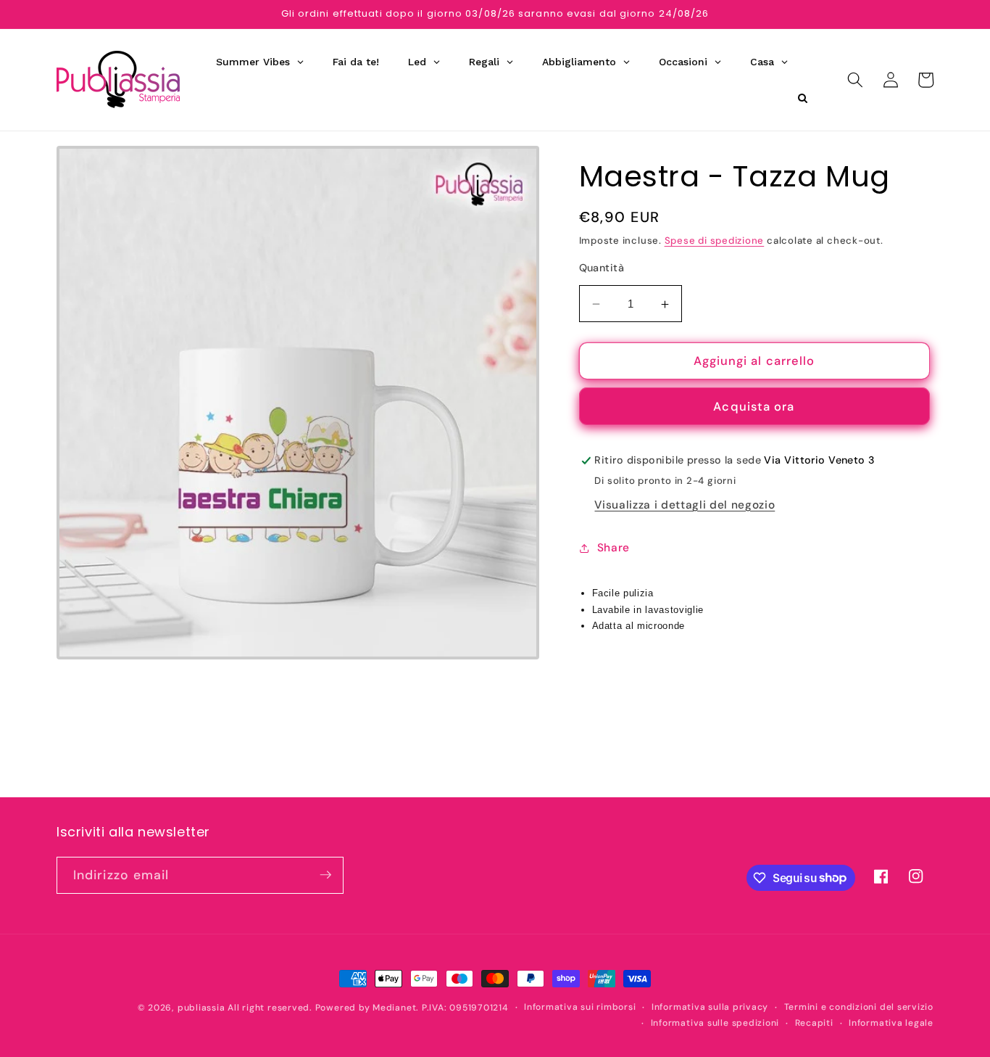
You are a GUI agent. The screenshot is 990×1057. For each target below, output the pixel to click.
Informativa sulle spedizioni (715, 1023)
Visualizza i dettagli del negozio (684, 505)
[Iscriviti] (325, 875)
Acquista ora (753, 406)
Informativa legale (891, 1023)
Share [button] (613, 548)
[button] (855, 79)
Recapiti (814, 1023)
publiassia (201, 1007)
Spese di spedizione (715, 240)
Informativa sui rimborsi (580, 1007)
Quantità (602, 267)
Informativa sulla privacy (710, 1007)
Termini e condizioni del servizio (858, 1007)
